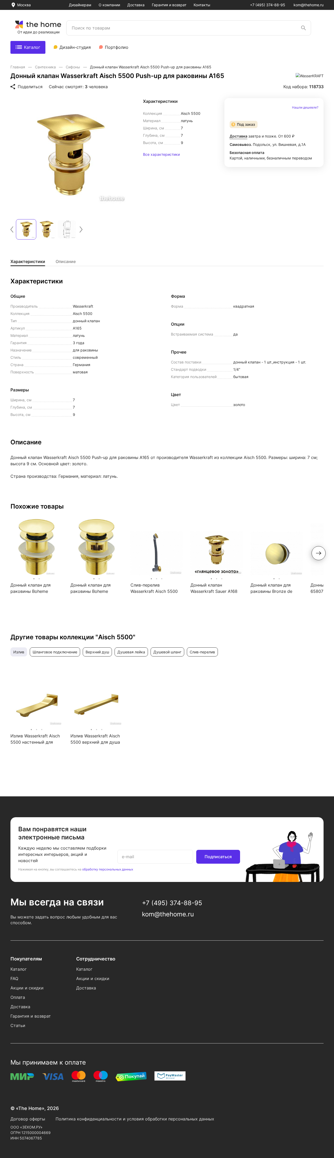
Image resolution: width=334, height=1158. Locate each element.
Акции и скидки (27, 987)
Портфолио (116, 47)
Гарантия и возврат (169, 5)
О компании (109, 5)
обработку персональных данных (107, 869)
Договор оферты (27, 1118)
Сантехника (46, 67)
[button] (11, 229)
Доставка (136, 5)
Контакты (202, 5)
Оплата (17, 997)
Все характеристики (161, 154)
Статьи (17, 1025)
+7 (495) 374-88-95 (267, 5)
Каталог (32, 47)
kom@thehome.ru (309, 5)
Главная (18, 67)
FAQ (14, 978)
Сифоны (73, 67)
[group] (69, 155)
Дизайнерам (80, 5)
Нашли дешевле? (305, 107)
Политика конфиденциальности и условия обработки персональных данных (135, 1118)
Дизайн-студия (75, 47)
